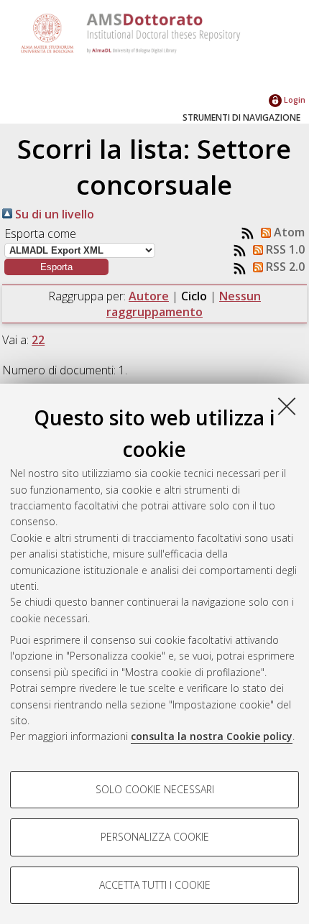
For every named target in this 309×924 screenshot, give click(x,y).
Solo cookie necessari (155, 789)
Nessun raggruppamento (183, 304)
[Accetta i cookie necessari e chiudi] (286, 405)
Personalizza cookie (155, 837)
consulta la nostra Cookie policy (211, 736)
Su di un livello (53, 214)
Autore (149, 296)
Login (293, 99)
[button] (56, 267)
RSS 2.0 (284, 266)
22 (38, 340)
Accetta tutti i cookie (155, 885)
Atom (288, 232)
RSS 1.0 (284, 249)
